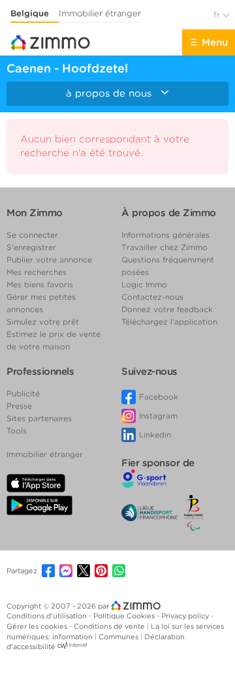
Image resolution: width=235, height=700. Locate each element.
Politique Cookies (125, 615)
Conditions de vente (110, 626)
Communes (119, 636)
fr (218, 15)
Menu (215, 42)
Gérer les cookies (38, 626)
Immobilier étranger (100, 13)
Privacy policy (186, 615)
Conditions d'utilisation (48, 615)
